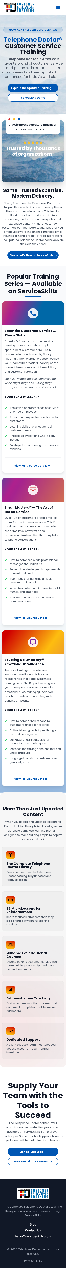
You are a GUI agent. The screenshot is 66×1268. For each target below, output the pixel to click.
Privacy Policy (33, 1260)
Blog (33, 1224)
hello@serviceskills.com (33, 1236)
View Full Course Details (30, 466)
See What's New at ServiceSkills (31, 255)
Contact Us (33, 1230)
